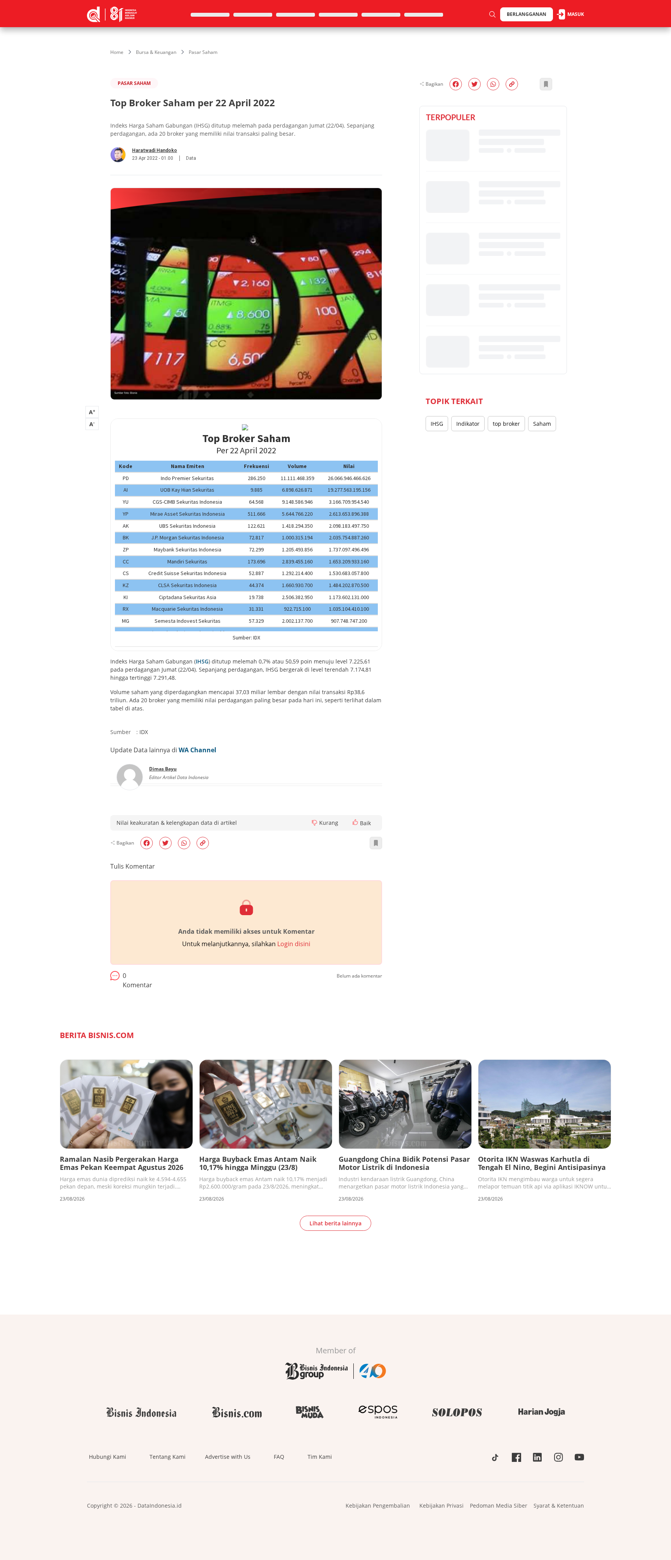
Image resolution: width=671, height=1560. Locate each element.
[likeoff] (355, 822)
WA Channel (197, 750)
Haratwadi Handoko (154, 150)
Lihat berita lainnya (335, 1223)
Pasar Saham (203, 52)
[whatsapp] (184, 843)
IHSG (202, 661)
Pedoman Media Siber (498, 1505)
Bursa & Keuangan (156, 52)
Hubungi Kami (107, 1456)
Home (116, 52)
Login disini (293, 944)
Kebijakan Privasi (441, 1505)
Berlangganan (526, 14)
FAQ (279, 1456)
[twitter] (165, 843)
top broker (506, 423)
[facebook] (146, 843)
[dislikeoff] (314, 823)
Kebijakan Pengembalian (378, 1505)
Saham (542, 423)
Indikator (468, 423)
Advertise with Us (227, 1456)
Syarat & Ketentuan (559, 1505)
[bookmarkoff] (376, 843)
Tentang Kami (167, 1456)
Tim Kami (320, 1456)
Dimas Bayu (163, 768)
